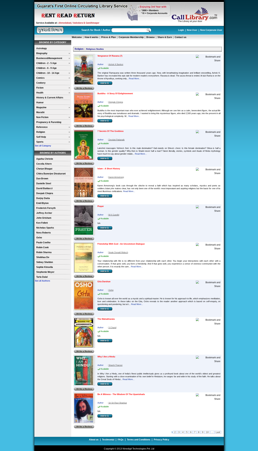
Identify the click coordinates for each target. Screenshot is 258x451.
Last (218, 432)
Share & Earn (165, 37)
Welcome (77, 37)
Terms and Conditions (138, 439)
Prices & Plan (108, 37)
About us (94, 439)
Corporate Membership (131, 37)
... (212, 432)
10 (207, 432)
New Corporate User (211, 30)
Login (181, 30)
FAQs (121, 439)
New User (192, 30)
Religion (79, 49)
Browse (150, 37)
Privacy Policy (161, 439)
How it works (91, 37)
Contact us (180, 37)
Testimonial (108, 439)
